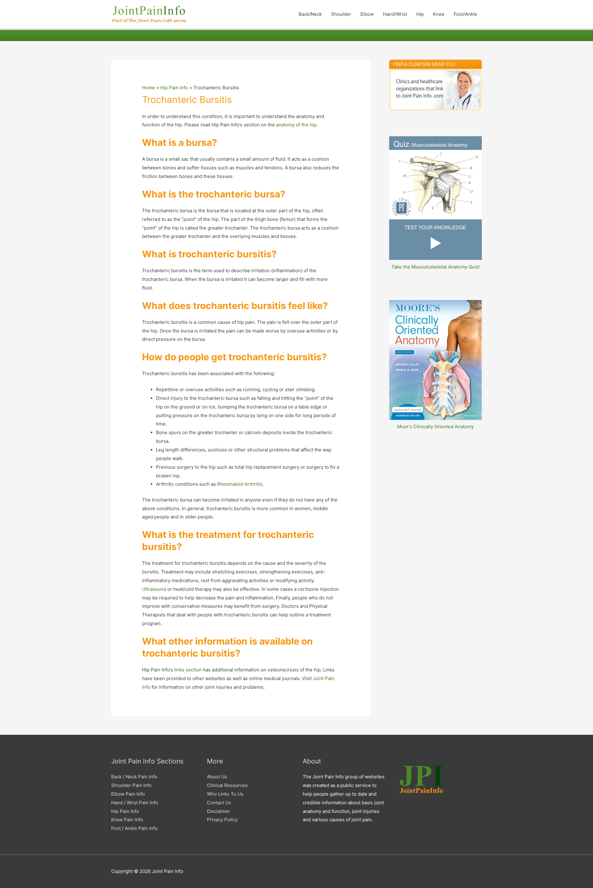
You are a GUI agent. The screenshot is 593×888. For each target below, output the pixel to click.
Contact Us (219, 803)
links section (188, 670)
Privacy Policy (222, 819)
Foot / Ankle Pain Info (134, 828)
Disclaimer (218, 811)
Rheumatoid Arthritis (240, 484)
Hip (420, 14)
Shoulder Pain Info (131, 785)
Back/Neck (310, 14)
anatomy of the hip (296, 125)
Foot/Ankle (465, 14)
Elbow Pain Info (128, 794)
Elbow (367, 14)
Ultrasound (154, 589)
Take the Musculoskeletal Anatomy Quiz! (435, 267)
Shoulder (341, 14)
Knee (438, 14)
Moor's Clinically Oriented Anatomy (435, 426)
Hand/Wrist (395, 14)
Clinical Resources (227, 785)
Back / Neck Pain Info (134, 777)
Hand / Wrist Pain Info (134, 803)
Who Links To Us (225, 794)
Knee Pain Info (127, 819)
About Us (217, 777)
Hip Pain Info (125, 811)
